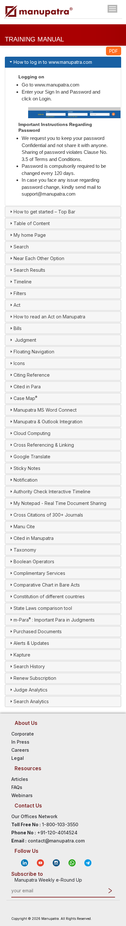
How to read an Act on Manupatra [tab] (49, 316)
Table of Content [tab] (32, 223)
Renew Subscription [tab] (35, 678)
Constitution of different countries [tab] (49, 596)
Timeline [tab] (23, 281)
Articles (19, 779)
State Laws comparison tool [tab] (43, 608)
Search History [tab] (29, 666)
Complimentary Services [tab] (39, 573)
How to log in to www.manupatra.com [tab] (53, 62)
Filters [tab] (20, 293)
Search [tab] (21, 246)
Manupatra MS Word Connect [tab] (45, 410)
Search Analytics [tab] (31, 701)
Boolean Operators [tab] (34, 561)
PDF (113, 51)
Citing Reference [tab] (32, 375)
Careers (20, 750)
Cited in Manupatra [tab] (34, 538)
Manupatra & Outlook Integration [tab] (48, 421)
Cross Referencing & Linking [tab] (44, 445)
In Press (20, 742)
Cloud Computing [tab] (32, 433)
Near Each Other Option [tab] (39, 258)
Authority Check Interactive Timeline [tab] (52, 491)
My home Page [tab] (30, 235)
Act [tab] (17, 305)
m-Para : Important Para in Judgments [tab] (54, 620)
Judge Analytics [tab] (30, 689)
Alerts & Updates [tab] (31, 643)
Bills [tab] (18, 328)
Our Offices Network (34, 816)
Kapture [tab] (22, 654)
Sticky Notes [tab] (27, 468)
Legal (17, 758)
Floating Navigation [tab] (34, 351)
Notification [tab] (25, 480)
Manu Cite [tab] (24, 526)
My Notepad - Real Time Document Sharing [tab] (60, 503)
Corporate (22, 734)
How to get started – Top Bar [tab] (44, 211)
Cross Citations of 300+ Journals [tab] (48, 515)
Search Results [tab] (29, 270)
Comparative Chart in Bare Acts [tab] (47, 585)
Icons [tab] (19, 363)
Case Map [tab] (25, 398)
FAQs (16, 787)
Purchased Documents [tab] (38, 631)
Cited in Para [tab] (27, 386)
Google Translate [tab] (32, 456)
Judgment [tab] (25, 340)
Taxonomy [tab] (25, 550)
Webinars (22, 795)
